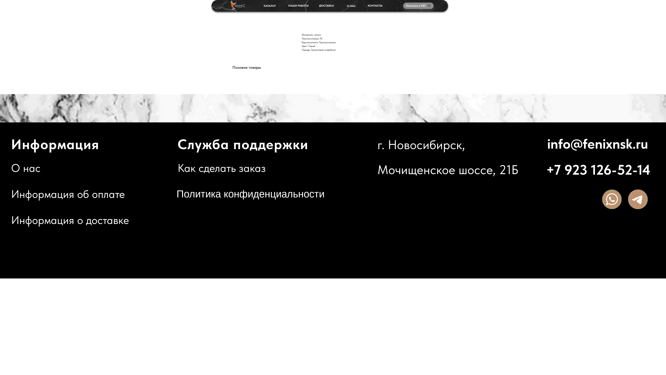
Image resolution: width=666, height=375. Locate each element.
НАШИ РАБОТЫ (298, 5)
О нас (25, 168)
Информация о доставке (70, 220)
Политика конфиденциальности (251, 193)
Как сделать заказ (222, 168)
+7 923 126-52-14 (598, 169)
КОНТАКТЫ (375, 5)
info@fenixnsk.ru (597, 143)
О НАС (351, 6)
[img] (612, 199)
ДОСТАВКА (326, 5)
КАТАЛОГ (270, 5)
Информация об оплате (68, 194)
